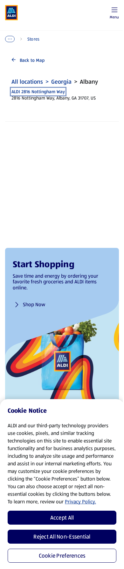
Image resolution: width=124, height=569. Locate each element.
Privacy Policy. (80, 501)
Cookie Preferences (62, 556)
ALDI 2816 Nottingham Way (38, 91)
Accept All (62, 518)
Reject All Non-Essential (61, 537)
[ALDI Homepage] (11, 12)
